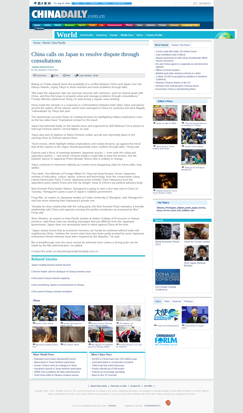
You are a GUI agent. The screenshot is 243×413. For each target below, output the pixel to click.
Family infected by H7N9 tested (108, 368)
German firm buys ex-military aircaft (71, 324)
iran (179, 210)
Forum (162, 25)
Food (92, 25)
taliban (185, 210)
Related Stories (44, 259)
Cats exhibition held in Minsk (170, 54)
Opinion (151, 25)
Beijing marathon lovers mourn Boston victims (165, 192)
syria (173, 210)
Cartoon (174, 25)
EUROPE (94, 3)
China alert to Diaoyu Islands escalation (51, 291)
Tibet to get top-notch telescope (108, 365)
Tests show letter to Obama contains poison (56, 375)
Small (95, 75)
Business (69, 25)
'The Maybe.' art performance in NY (124, 324)
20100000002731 (152, 406)
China (47, 25)
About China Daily (99, 386)
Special (159, 220)
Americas (101, 35)
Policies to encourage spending (108, 372)
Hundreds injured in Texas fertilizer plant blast (57, 368)
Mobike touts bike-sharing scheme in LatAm (178, 73)
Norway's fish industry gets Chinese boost (177, 86)
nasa (159, 210)
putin (188, 207)
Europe (114, 35)
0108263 (112, 406)
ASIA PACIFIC (119, 3)
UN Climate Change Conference (165, 288)
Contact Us (135, 386)
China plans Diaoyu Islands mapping (50, 278)
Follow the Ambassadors (168, 326)
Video (139, 25)
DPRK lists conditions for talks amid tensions (57, 372)
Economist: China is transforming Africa (176, 89)
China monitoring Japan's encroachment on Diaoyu (57, 285)
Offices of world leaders (168, 70)
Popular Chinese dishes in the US (173, 82)
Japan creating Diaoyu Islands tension (51, 265)
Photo (129, 25)
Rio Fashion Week (71, 345)
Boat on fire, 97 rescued (104, 375)
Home (37, 25)
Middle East (127, 35)
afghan (180, 207)
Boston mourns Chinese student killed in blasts (100, 324)
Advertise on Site (119, 386)
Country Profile (154, 35)
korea (202, 207)
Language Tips (190, 25)
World (58, 25)
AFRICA (105, 3)
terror (166, 210)
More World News (43, 354)
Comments (41, 75)
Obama (160, 207)
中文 (77, 3)
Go (194, 3)
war (193, 210)
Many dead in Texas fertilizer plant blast (54, 362)
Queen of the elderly (44, 323)
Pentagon (171, 207)
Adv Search (204, 3)
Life (101, 25)
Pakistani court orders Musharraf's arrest (55, 359)
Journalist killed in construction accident (112, 362)
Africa (139, 35)
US (84, 3)
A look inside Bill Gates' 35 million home (176, 51)
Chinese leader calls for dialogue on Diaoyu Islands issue (61, 271)
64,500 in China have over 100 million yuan (114, 359)
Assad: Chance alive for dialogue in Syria (55, 365)
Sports (82, 25)
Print (56, 75)
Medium (88, 75)
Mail (68, 75)
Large (81, 75)
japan (195, 207)
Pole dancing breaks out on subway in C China (193, 124)
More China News (101, 354)
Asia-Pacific (86, 35)
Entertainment (115, 25)
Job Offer (148, 386)
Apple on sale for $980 (166, 123)
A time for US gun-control (197, 241)
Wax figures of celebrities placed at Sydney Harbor (100, 346)
